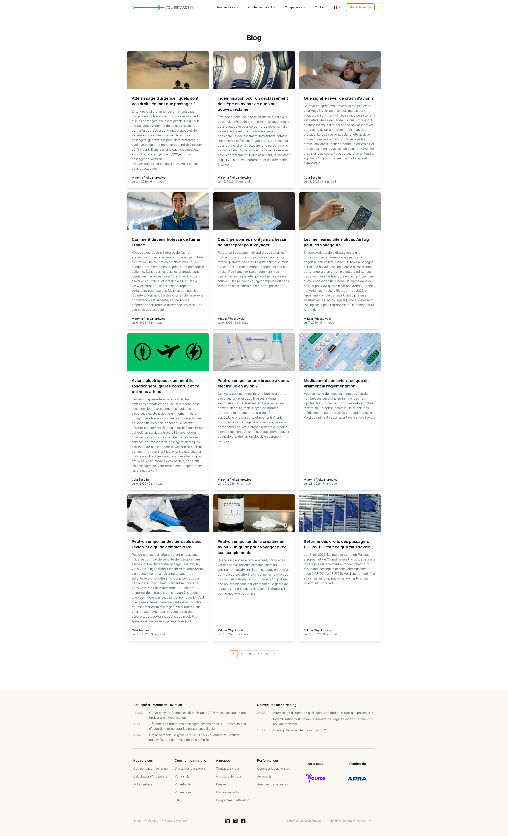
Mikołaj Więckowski (231, 318)
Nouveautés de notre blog (276, 705)
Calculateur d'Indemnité (150, 776)
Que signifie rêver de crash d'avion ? (299, 730)
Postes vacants (227, 792)
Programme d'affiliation (232, 800)
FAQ (178, 800)
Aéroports (264, 776)
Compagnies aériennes (273, 768)
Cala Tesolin (312, 177)
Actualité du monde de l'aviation (157, 705)
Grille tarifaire (142, 784)
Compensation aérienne (150, 768)
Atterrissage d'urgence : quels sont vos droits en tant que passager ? (323, 713)
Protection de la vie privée (303, 821)
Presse (221, 784)
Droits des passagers (190, 768)
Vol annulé (182, 776)
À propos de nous (229, 776)
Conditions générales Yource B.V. (349, 821)
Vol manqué (183, 792)
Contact (320, 7)
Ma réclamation (360, 7)
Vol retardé (183, 784)
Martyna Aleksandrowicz (148, 177)
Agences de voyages (272, 784)
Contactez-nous (228, 768)
